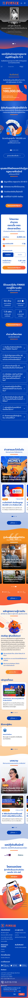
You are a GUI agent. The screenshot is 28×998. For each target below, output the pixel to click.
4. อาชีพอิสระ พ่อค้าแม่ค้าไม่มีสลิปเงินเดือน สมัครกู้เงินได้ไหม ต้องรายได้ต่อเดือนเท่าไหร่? (13, 377)
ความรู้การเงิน (19, 930)
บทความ (17, 935)
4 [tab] (16, 150)
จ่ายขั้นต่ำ (8, 255)
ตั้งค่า (17, 991)
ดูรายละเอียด (13, 672)
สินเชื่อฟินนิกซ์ (19, 945)
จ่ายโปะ (20, 255)
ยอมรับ (21, 994)
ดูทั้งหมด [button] (13, 598)
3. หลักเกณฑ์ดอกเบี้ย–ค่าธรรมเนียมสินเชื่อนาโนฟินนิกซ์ (13, 366)
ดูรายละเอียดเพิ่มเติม (13, 156)
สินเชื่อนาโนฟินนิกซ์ (5, 957)
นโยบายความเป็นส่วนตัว (9, 991)
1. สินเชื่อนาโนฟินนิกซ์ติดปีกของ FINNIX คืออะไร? (12, 348)
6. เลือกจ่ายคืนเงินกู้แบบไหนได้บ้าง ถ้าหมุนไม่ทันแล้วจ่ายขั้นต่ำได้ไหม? (13, 399)
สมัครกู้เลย (14, 877)
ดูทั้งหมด (13, 523)
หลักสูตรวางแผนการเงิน (20, 933)
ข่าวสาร (2, 949)
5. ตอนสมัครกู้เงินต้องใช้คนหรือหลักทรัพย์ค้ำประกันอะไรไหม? (12, 388)
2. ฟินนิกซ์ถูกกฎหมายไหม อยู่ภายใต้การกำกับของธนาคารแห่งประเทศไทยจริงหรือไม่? (13, 357)
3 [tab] (14, 150)
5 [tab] (17, 150)
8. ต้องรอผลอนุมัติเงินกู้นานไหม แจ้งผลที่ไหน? (12, 416)
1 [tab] (12, 43)
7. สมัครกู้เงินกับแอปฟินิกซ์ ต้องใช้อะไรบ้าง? (12, 408)
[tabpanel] (14, 39)
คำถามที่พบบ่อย (5, 955)
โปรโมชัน (3, 951)
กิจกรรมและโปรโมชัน (4, 946)
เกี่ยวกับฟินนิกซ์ (5, 930)
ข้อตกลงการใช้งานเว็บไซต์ (6, 935)
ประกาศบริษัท (4, 941)
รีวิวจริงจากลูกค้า (5, 933)
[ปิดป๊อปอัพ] (24, 988)
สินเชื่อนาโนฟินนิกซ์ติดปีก (20, 947)
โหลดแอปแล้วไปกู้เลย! (14, 206)
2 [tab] (14, 43)
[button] (21, 3)
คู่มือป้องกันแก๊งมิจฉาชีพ (20, 937)
